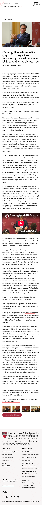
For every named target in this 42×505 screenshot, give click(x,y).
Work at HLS (6, 466)
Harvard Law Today (11, 4)
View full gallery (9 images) (12, 415)
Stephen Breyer (7, 315)
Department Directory (29, 457)
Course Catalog (7, 454)
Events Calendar (27, 452)
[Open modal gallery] (6, 409)
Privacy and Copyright (28, 487)
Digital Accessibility (28, 483)
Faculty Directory (7, 457)
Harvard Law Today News (10, 452)
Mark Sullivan (17, 65)
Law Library (5, 460)
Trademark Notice (27, 485)
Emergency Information (29, 466)
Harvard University (8, 486)
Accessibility (26, 480)
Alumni (4, 463)
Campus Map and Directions (30, 454)
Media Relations (27, 460)
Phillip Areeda (30, 313)
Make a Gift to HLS (27, 463)
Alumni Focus (7, 19)
